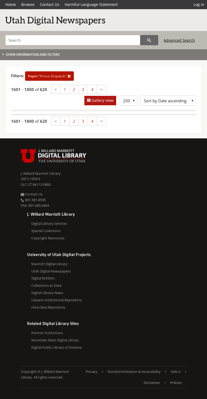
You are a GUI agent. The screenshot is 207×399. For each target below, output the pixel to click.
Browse (27, 4)
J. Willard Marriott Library (41, 173)
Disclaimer (152, 382)
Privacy (92, 371)
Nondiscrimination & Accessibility (134, 371)
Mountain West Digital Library (55, 340)
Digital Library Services (49, 223)
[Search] (149, 40)
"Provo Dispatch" (48, 76)
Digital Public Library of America (56, 347)
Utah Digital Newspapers (51, 271)
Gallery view (102, 100)
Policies (176, 382)
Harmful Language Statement (91, 4)
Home (10, 4)
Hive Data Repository (48, 307)
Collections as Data (46, 285)
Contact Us (49, 4)
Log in (199, 4)
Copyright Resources (47, 238)
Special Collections (46, 230)
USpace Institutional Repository (56, 300)
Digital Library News (47, 292)
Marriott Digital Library (49, 263)
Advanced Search (179, 40)
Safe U (176, 371)
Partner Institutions (47, 332)
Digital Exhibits (43, 278)
